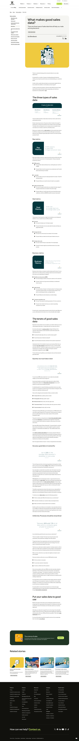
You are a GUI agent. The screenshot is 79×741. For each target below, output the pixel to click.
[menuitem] (23, 4)
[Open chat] (76, 738)
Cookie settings (28, 738)
